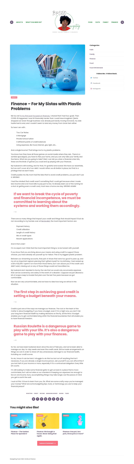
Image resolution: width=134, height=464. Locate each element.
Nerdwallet (45, 221)
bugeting (29, 393)
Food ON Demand (96, 68)
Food (90, 22)
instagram (97, 89)
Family (105, 22)
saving (61, 393)
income (42, 393)
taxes (67, 393)
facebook (96, 83)
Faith (97, 22)
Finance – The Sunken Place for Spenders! (20, 432)
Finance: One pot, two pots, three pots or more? (73, 432)
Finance (114, 22)
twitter (95, 78)
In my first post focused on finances (35, 116)
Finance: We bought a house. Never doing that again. (47, 433)
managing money (52, 393)
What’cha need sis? (34, 22)
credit (36, 393)
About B (19, 22)
